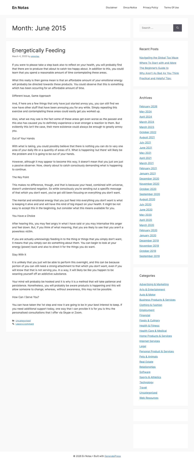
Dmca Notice (130, 7)
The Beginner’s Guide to (154, 68)
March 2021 (146, 163)
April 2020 (145, 219)
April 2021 (145, 158)
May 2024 (145, 111)
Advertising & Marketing (154, 284)
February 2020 (148, 230)
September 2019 (149, 256)
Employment (146, 310)
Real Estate (146, 361)
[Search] (177, 28)
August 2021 (147, 137)
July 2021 (145, 142)
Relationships (147, 366)
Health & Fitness (149, 325)
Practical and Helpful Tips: (155, 78)
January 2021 (147, 173)
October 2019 (147, 250)
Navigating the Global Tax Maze (158, 57)
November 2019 (149, 245)
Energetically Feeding (38, 50)
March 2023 (146, 127)
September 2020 (149, 194)
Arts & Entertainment (152, 289)
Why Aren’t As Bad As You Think (159, 73)
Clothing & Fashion (150, 304)
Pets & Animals (148, 356)
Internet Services (149, 341)
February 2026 (148, 106)
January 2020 (147, 235)
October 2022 (147, 132)
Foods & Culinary (149, 320)
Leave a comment (25, 324)
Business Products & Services (157, 299)
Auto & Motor (147, 294)
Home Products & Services (155, 335)
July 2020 (145, 204)
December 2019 (149, 240)
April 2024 (145, 116)
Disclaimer (111, 7)
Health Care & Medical (153, 330)
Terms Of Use (171, 7)
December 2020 (149, 178)
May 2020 (145, 214)
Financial (144, 315)
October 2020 (147, 189)
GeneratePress (113, 456)
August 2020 (147, 199)
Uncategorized (23, 320)
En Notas (20, 7)
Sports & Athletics (150, 377)
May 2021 (145, 152)
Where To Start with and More (157, 62)
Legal (142, 346)
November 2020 (149, 183)
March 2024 (146, 121)
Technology (146, 382)
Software (145, 372)
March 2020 (146, 225)
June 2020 (145, 209)
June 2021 (145, 147)
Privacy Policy (150, 7)
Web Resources (148, 397)
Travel (143, 387)
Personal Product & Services (156, 351)
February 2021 (148, 168)
